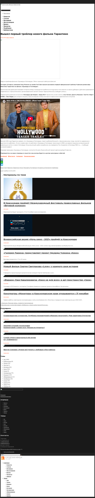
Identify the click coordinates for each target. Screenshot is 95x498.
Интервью (7, 20)
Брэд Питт (4, 167)
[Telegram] (47, 164)
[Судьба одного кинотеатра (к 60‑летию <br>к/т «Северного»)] (21, 333)
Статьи (6, 18)
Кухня (5, 371)
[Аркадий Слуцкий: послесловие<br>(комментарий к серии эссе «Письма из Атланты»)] (21, 321)
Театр (5, 384)
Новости (7, 16)
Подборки (7, 28)
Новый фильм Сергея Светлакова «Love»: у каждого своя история (41, 266)
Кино (7, 37)
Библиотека (8, 30)
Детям (6, 363)
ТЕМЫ (5, 478)
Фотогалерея (9, 22)
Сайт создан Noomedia (9, 452)
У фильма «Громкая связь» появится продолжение (17, 303)
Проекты (7, 26)
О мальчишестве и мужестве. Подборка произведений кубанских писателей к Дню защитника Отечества (47, 316)
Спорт (5, 380)
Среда (5, 382)
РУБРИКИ (6, 463)
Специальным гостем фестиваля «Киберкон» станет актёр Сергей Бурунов (24, 305)
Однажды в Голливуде (44, 167)
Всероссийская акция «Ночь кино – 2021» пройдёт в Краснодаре (40, 239)
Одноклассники (29, 156)
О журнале (3, 395)
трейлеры (55, 167)
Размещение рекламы (6, 396)
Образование (8, 377)
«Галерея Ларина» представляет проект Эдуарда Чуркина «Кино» (41, 253)
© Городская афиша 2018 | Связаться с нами (10, 449)
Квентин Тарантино (13, 167)
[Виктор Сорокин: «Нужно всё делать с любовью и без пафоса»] (9, 345)
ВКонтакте (11, 156)
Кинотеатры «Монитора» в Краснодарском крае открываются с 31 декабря (46, 293)
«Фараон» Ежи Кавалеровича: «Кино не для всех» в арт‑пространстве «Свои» (48, 280)
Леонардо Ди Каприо (30, 167)
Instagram (19, 156)
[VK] (47, 160)
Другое (6, 365)
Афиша (5, 412)
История (6, 367)
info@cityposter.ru (5, 443)
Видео (6, 24)
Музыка (6, 375)
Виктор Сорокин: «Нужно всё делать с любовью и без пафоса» (29, 350)
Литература (7, 373)
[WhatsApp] (47, 162)
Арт (5, 359)
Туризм (6, 386)
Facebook (4, 156)
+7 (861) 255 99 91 (5, 441)
